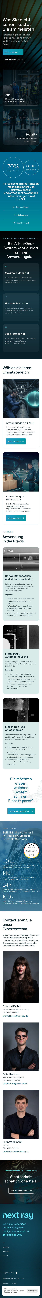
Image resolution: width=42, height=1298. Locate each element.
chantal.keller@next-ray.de (15, 1016)
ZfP (4, 1243)
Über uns (6, 1251)
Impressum (14, 1283)
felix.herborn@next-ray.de (15, 1083)
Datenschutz (6, 1283)
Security (6, 1247)
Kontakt (6, 1255)
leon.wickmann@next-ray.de (16, 1151)
